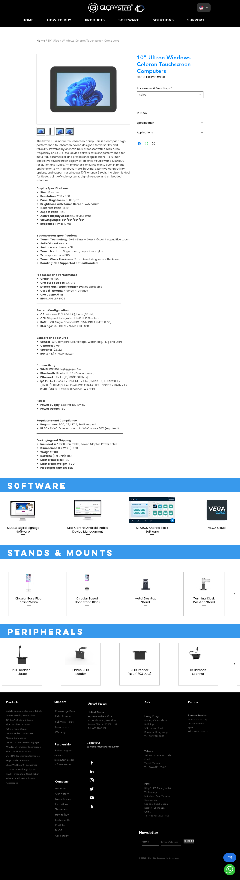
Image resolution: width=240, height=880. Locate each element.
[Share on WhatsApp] (146, 143)
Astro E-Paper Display (16, 728)
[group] (120, 516)
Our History (62, 793)
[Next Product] (234, 594)
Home (41, 40)
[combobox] (170, 94)
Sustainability (62, 820)
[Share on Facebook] (139, 143)
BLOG (58, 830)
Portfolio (60, 825)
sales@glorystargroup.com (103, 746)
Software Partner (62, 764)
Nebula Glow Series (16, 737)
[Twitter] (91, 789)
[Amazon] (91, 806)
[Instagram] (91, 780)
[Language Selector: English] (204, 7)
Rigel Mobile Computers (18, 724)
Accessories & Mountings (154, 88)
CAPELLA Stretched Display (20, 719)
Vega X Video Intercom (17, 760)
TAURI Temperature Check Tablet (22, 773)
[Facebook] (91, 762)
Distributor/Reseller (64, 759)
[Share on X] (153, 143)
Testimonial (61, 809)
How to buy (62, 814)
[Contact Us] (229, 857)
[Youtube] (91, 797)
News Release (63, 799)
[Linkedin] (91, 771)
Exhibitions (61, 804)
